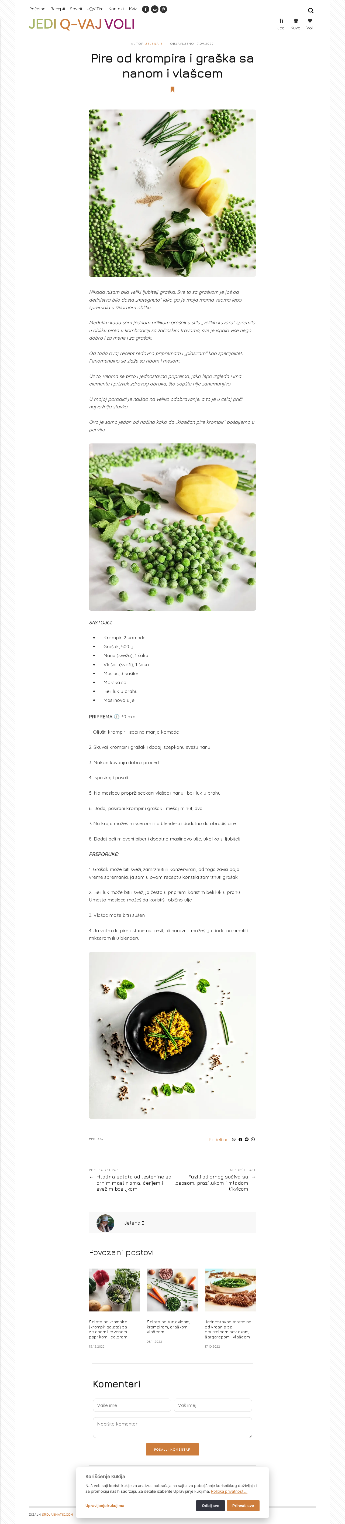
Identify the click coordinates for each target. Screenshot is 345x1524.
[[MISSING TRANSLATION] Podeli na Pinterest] (246, 1139)
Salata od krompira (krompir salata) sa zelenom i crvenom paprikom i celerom (108, 1329)
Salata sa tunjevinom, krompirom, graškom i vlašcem (168, 1326)
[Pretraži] (310, 10)
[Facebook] (146, 10)
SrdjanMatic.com (57, 1514)
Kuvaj (296, 27)
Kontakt (116, 8)
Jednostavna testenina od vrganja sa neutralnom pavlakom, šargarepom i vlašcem (228, 1329)
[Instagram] (154, 10)
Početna (37, 8)
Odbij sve (210, 1505)
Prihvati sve (243, 1505)
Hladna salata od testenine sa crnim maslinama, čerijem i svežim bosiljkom (133, 1183)
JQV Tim (95, 8)
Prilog (97, 1139)
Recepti (57, 8)
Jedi (281, 27)
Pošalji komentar (172, 1449)
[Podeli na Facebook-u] (240, 1139)
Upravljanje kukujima (104, 1505)
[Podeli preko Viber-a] (234, 1139)
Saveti (76, 8)
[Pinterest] (163, 10)
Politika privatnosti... (229, 1491)
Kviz (133, 8)
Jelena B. (154, 44)
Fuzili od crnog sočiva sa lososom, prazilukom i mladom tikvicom (211, 1183)
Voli (309, 27)
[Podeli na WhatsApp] (253, 1139)
